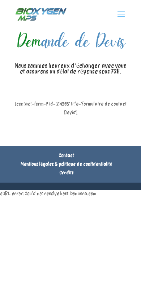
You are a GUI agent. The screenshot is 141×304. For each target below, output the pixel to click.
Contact (66, 155)
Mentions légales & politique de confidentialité (66, 164)
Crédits (67, 173)
